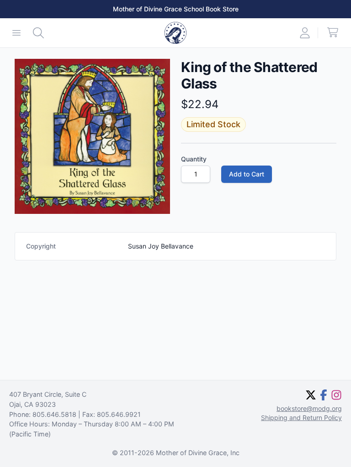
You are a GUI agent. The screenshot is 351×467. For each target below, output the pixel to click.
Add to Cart (246, 174)
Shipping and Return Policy (301, 417)
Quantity (194, 159)
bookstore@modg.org (309, 408)
